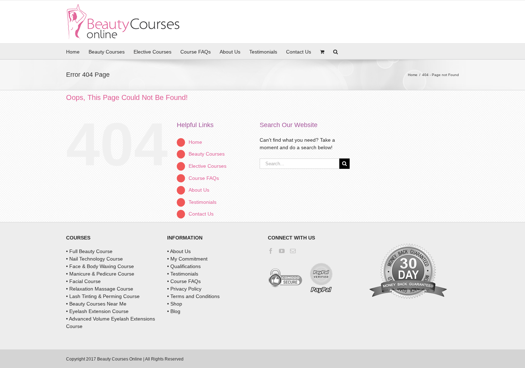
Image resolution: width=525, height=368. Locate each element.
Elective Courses (207, 166)
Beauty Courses (207, 154)
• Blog (173, 311)
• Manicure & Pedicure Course (100, 274)
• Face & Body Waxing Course (100, 266)
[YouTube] (282, 251)
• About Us (179, 251)
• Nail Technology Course (94, 259)
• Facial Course (83, 281)
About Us (199, 190)
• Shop (174, 304)
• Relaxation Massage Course (99, 289)
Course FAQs (204, 178)
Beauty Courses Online (119, 359)
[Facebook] (271, 251)
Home (195, 142)
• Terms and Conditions (193, 296)
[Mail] (293, 251)
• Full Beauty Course (89, 251)
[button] (335, 51)
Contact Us (201, 214)
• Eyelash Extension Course (97, 311)
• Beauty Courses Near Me (96, 304)
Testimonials (202, 202)
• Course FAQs (184, 281)
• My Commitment (187, 259)
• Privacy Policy (184, 289)
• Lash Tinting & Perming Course (103, 296)
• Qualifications (184, 266)
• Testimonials (182, 274)
